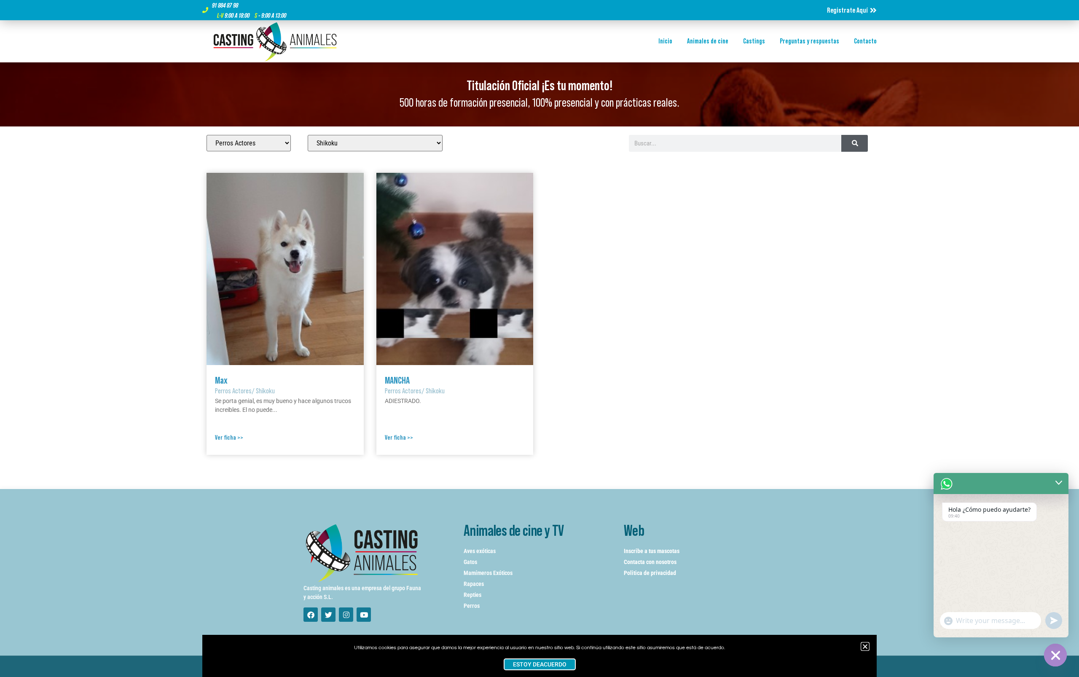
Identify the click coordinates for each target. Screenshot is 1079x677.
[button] (865, 646)
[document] (539, 338)
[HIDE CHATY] (1055, 655)
